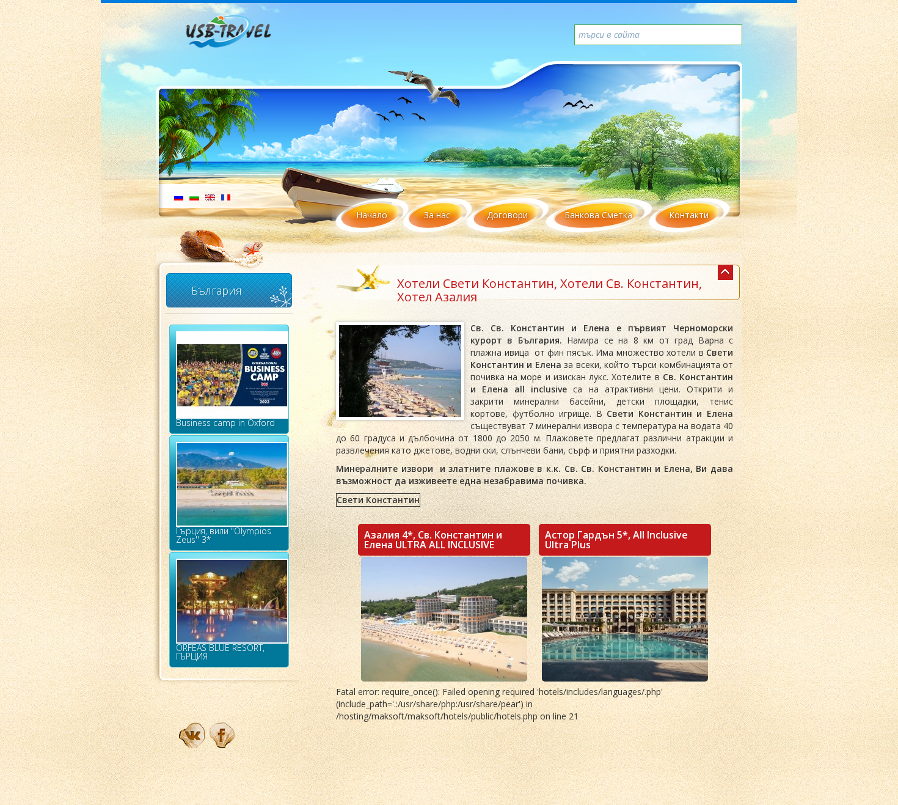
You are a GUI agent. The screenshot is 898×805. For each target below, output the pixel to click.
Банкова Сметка (598, 215)
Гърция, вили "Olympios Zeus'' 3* (223, 535)
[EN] (210, 196)
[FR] (225, 196)
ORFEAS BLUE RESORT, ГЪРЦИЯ (220, 652)
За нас (437, 215)
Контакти (689, 215)
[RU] (178, 196)
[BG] (194, 196)
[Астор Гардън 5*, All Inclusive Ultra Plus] (625, 619)
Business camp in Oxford (225, 422)
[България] (725, 272)
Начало (371, 215)
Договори (507, 215)
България (216, 290)
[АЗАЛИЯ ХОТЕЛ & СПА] (444, 619)
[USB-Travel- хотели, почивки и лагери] (242, 36)
